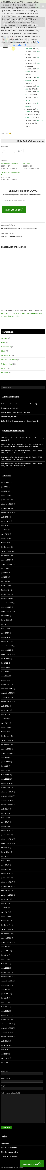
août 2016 (5, 946)
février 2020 (5, 783)
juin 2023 (4, 624)
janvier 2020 (5, 787)
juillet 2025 (5, 521)
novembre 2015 (7, 981)
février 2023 (5, 641)
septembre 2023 (7, 611)
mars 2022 (5, 676)
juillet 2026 (5, 482)
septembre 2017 (7, 895)
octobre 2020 (6, 749)
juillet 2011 (5, 1062)
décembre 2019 (7, 792)
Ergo (3, 342)
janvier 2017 (5, 925)
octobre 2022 (6, 650)
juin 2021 (4, 714)
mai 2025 (4, 530)
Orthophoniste (6, 364)
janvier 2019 (5, 835)
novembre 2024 (7, 556)
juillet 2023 (5, 620)
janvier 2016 (5, 972)
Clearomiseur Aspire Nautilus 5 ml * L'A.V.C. (17, 444)
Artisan (4, 338)
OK (25, 45)
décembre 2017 (7, 882)
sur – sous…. (27, 164)
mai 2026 (4, 491)
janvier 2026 (5, 500)
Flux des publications (9, 1148)
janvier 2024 (5, 594)
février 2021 (5, 732)
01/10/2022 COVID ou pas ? (11, 235)
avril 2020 (5, 775)
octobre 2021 (6, 697)
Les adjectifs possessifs (9, 164)
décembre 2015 (7, 976)
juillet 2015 (5, 994)
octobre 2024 (6, 560)
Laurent (4, 451)
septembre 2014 (7, 1037)
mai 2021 (4, 719)
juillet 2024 (5, 568)
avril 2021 (5, 723)
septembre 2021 (7, 702)
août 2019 (5, 809)
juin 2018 (4, 856)
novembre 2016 (7, 934)
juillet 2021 (5, 710)
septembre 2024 (7, 564)
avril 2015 (5, 1007)
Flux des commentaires (9, 1152)
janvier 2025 (5, 547)
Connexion (5, 1143)
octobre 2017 (6, 891)
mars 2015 (5, 1011)
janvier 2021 (5, 736)
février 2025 (5, 543)
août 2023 (5, 616)
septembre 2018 (7, 843)
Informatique (6, 347)
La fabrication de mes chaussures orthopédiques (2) (20, 421)
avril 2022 (5, 671)
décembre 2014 (7, 1024)
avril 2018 (5, 865)
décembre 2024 (7, 551)
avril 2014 (5, 1058)
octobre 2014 (6, 1032)
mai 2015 (4, 1002)
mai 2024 (4, 577)
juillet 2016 (5, 951)
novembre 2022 (7, 646)
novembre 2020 (7, 745)
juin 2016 (4, 955)
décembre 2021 (7, 689)
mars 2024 (5, 586)
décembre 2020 (7, 740)
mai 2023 (4, 629)
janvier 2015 (5, 1019)
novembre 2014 (7, 1028)
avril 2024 (5, 581)
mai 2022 (4, 667)
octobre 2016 (6, 938)
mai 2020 (4, 770)
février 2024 (5, 590)
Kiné (3, 351)
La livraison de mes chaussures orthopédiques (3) (19, 404)
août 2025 (5, 517)
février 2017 (5, 921)
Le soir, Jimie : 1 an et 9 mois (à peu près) (15, 412)
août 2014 (5, 1041)
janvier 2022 (5, 684)
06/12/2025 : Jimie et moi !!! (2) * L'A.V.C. (16, 438)
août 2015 (5, 989)
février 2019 (5, 830)
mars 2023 (5, 637)
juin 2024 (4, 573)
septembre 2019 (7, 805)
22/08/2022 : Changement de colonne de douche (19, 226)
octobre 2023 (6, 607)
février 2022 (5, 680)
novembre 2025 (7, 508)
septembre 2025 (7, 513)
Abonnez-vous (12, 210)
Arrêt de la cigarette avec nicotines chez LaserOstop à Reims (22, 445)
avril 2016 (5, 964)
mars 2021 (5, 727)
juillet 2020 (5, 762)
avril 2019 (5, 822)
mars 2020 (5, 779)
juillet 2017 (5, 899)
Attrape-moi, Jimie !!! (9, 417)
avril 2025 (5, 534)
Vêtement (4, 372)
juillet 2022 (5, 659)
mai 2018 (4, 861)
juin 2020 (4, 766)
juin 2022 (4, 663)
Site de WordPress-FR (9, 1156)
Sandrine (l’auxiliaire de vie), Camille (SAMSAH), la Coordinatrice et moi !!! (21, 452)
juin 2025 (4, 525)
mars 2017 (5, 916)
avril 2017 (5, 912)
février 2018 (5, 873)
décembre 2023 (7, 598)
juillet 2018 (5, 852)
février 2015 (5, 1015)
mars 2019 (5, 826)
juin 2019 (4, 813)
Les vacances (5, 355)
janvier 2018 (5, 878)
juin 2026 (4, 487)
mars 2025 (5, 538)
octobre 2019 (6, 800)
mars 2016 (5, 968)
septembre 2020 (7, 753)
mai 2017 (4, 908)
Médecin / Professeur (9, 360)
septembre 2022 (7, 654)
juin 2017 (4, 903)
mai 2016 (4, 959)
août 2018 (5, 848)
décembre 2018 (7, 839)
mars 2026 (5, 495)
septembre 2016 (7, 942)
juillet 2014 (5, 1045)
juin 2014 (4, 1050)
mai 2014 (4, 1054)
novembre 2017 (7, 886)
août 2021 (5, 706)
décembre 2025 (7, 504)
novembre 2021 (7, 693)
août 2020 (5, 757)
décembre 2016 (7, 929)
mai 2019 (4, 818)
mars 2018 (5, 869)
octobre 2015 (6, 985)
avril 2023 (5, 633)
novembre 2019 (7, 796)
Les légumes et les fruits (9, 408)
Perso (3, 368)
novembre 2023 (7, 603)
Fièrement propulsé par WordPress (12, 1167)
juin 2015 (4, 998)
